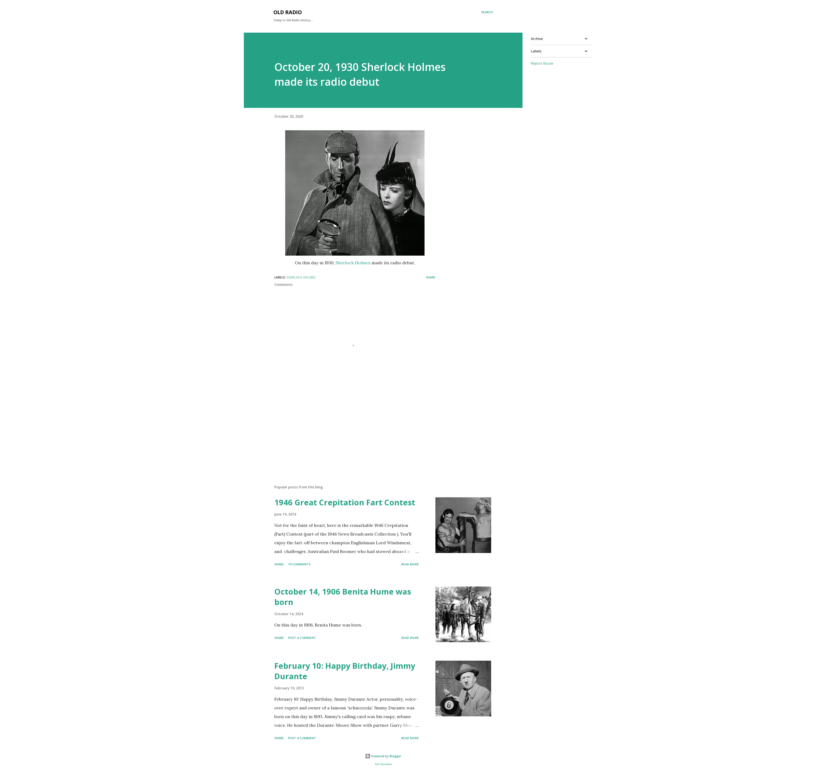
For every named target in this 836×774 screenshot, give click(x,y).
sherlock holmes (301, 277)
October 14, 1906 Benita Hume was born (342, 596)
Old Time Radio (383, 764)
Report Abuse (542, 63)
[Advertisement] (347, 430)
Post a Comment (302, 638)
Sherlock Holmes (353, 262)
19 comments (299, 564)
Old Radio (287, 12)
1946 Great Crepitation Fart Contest (344, 502)
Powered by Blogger (385, 756)
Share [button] (430, 277)
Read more (410, 564)
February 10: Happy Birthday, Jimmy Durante (344, 671)
